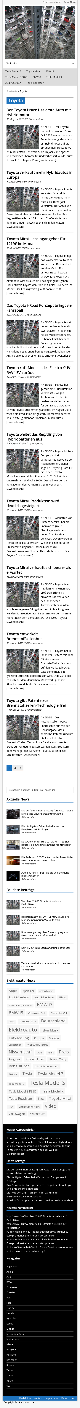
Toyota (10, 1375)
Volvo (10, 1380)
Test (41, 1099)
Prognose (14, 1059)
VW (8, 1386)
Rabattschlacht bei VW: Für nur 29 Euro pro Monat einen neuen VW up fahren (45, 918)
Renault (11, 1365)
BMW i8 (50, 71)
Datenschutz (68, 1398)
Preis (64, 1052)
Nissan (10, 1344)
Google (54, 1038)
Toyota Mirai (33, 71)
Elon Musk (50, 1030)
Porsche (11, 1354)
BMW (62, 997)
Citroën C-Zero (28, 1021)
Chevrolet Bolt (37, 1013)
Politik (51, 1052)
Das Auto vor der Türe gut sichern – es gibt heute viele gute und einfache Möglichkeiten (46, 843)
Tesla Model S (13, 71)
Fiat (8, 1297)
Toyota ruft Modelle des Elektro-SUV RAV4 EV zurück (38, 370)
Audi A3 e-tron (13, 82)
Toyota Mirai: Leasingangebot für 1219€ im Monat (36, 241)
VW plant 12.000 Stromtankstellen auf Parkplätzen (42, 902)
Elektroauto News (52, 2)
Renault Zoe (19, 1066)
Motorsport (13, 1339)
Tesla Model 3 (50, 1073)
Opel (39, 1052)
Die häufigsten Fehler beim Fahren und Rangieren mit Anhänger (43, 827)
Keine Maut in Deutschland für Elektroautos (46, 947)
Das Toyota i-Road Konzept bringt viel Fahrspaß (40, 308)
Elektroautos (51, 1142)
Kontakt (38, 1398)
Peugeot (11, 1349)
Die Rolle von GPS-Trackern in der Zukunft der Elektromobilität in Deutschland (47, 859)
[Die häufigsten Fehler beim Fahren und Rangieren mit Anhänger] (13, 832)
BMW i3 (37, 77)
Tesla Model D (16, 1083)
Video (50, 1106)
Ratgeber (12, 1359)
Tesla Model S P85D (16, 77)
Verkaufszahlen (29, 1107)
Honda (10, 1313)
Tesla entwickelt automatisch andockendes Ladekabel (45, 965)
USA (11, 1107)
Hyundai (11, 1318)
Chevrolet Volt (59, 1013)
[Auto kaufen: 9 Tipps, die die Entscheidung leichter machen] (13, 879)
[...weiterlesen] (47, 160)
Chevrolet (12, 1287)
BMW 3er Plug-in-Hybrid (20, 1005)
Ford (9, 1302)
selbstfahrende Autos (47, 1066)
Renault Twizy (57, 1059)
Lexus (10, 1323)
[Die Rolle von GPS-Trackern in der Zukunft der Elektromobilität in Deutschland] (13, 863)
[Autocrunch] (40, 32)
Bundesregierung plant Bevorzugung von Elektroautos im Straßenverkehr (44, 933)
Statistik (13, 1074)
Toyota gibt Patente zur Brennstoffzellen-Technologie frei (36, 703)
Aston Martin (46, 991)
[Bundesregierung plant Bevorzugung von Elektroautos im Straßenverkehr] (13, 938)
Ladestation (15, 1044)
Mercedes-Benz (37, 1044)
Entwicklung (19, 1038)
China (11, 1021)
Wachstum (37, 1114)
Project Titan (35, 1059)
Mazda (10, 1328)
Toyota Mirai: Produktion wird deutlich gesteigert (33, 503)
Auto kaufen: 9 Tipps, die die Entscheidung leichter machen (45, 874)
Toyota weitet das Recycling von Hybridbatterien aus (34, 437)
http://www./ (13, 1216)
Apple (13, 991)
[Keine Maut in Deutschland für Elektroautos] (13, 954)
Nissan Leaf (20, 1052)
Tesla (27, 1073)
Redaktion (25, 1398)
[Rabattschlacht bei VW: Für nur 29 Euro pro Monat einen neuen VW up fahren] (13, 923)
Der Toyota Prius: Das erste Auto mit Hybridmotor (39, 112)
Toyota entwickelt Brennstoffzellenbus (24, 636)
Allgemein (12, 1266)
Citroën (11, 1292)
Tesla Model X (54, 77)
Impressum (52, 1398)
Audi (9, 1277)
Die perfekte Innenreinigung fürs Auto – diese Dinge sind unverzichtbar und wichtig (47, 812)
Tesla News (70, 2)
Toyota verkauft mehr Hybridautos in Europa (40, 175)
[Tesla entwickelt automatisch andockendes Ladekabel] (13, 969)
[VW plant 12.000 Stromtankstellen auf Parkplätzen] (13, 907)
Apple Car (28, 991)
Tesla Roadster (35, 82)
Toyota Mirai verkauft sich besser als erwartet (39, 570)
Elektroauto (23, 1029)
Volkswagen (17, 1114)
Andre (10, 1247)
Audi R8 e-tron (44, 997)
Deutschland (53, 1020)
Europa (39, 1038)
